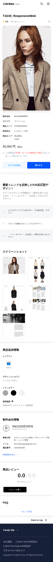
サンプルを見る (14, 165)
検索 (41, 3)
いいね (49, 22)
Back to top (37, 520)
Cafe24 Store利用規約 (26, 542)
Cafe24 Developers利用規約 (17, 546)
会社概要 (7, 542)
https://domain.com (19, 429)
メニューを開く (48, 3)
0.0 (6, 22)
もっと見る (27, 511)
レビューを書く (15, 490)
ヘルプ (12, 401)
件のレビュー (19, 22)
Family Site (9, 530)
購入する (38, 165)
